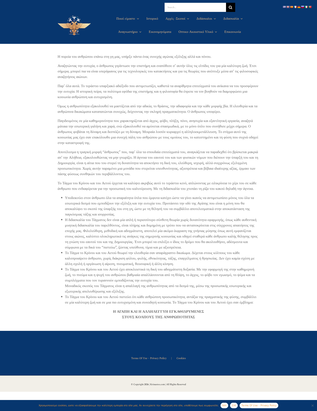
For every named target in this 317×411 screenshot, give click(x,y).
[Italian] (306, 7)
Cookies (181, 358)
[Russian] (302, 7)
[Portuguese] (309, 7)
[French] (295, 7)
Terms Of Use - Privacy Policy (258, 405)
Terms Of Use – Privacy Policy (149, 358)
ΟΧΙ (234, 405)
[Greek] (284, 7)
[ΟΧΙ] (312, 405)
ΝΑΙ (224, 405)
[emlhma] (75, 14)
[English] (287, 7)
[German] (298, 7)
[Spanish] (291, 7)
